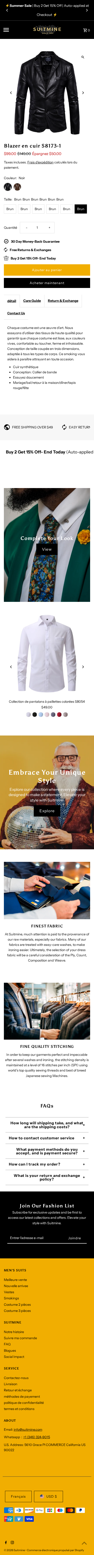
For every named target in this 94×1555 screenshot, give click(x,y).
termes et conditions (19, 1409)
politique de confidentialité (24, 1403)
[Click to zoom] (83, 57)
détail (11, 301)
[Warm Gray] (65, 714)
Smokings (11, 1298)
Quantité (10, 228)
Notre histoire (14, 1332)
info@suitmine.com (28, 1430)
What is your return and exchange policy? (47, 1177)
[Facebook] (5, 1542)
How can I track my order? (34, 1164)
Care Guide (32, 301)
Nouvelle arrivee (16, 1286)
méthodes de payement (22, 1397)
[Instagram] (12, 1542)
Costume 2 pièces (17, 1305)
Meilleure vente (15, 1280)
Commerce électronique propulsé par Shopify (55, 1550)
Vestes (9, 1292)
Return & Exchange (63, 301)
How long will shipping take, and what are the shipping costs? (46, 1125)
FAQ (7, 1344)
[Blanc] (28, 714)
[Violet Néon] (34, 714)
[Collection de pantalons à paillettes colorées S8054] (47, 654)
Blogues (10, 1351)
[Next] (86, 10)
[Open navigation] (15, 30)
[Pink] (47, 714)
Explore (47, 811)
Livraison (10, 1384)
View (47, 549)
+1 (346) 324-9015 (36, 1437)
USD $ (51, 1496)
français (18, 1496)
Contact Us (16, 313)
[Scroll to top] (84, 1543)
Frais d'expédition (40, 162)
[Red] (59, 714)
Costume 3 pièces (17, 1311)
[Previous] (7, 10)
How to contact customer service (41, 1138)
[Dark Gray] (53, 714)
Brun (10, 209)
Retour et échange (18, 1390)
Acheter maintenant (47, 283)
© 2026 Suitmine (15, 1550)
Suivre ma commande (20, 1338)
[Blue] (41, 714)
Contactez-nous (16, 1378)
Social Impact (14, 1357)
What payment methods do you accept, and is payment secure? (47, 1151)
